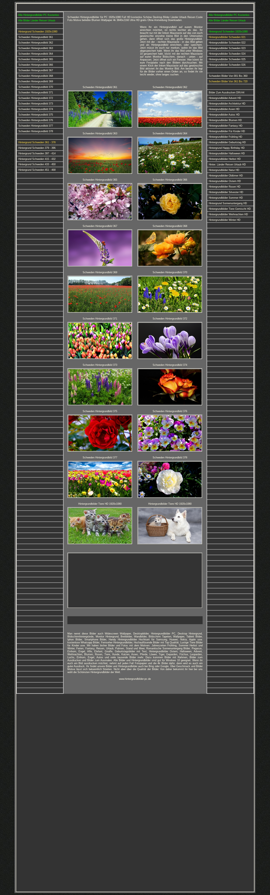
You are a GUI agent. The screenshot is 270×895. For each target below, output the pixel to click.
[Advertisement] (102, 53)
